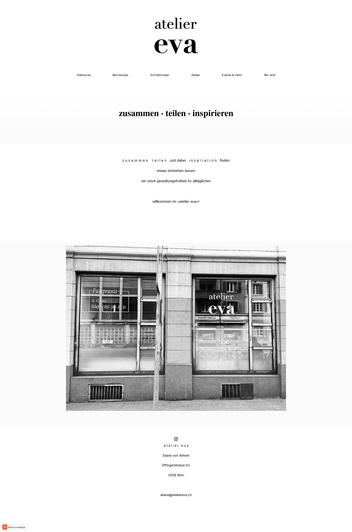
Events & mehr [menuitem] (232, 75)
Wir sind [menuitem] (269, 75)
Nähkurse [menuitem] (84, 75)
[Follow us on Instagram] (176, 439)
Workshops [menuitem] (120, 75)
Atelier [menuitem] (195, 75)
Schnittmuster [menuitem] (159, 75)
